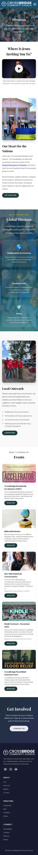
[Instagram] (11, 769)
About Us (6, 785)
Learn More (10, 433)
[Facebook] (5, 769)
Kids (4, 809)
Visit (4, 782)
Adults (5, 816)
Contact (6, 792)
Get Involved (10, 195)
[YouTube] (16, 769)
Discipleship (7, 829)
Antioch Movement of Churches (14, 165)
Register (11, 503)
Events (5, 839)
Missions (6, 836)
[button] (19, 68)
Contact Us (19, 728)
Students (6, 812)
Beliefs (5, 789)
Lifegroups (7, 805)
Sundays (6, 832)
